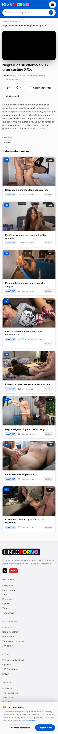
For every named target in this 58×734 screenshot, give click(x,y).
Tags (4, 594)
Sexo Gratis (8, 697)
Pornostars (8, 599)
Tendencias (8, 612)
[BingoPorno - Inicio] (25, 4)
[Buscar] (51, 12)
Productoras (8, 636)
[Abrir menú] (52, 4)
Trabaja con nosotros (13, 641)
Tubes (5, 608)
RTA (13, 571)
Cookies (6, 664)
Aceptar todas (45, 727)
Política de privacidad (13, 660)
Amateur (14, 21)
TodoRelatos (8, 702)
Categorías (7, 585)
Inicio (4, 21)
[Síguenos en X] (4, 570)
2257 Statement (10, 669)
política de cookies (27, 720)
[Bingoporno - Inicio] (21, 552)
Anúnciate (7, 645)
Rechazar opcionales (20, 727)
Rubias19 (7, 688)
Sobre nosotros (10, 632)
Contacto (7, 627)
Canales (6, 603)
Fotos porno (8, 590)
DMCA (5, 674)
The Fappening (10, 693)
